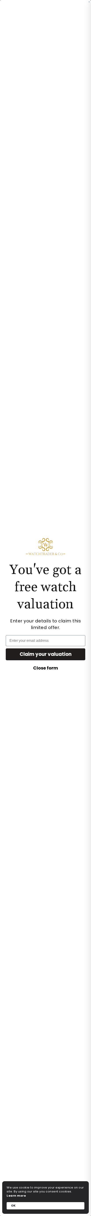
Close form (45, 668)
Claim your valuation (46, 654)
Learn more (16, 1196)
